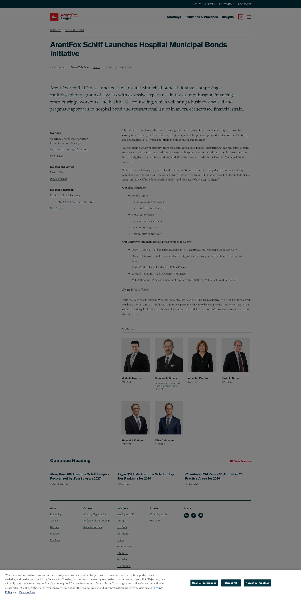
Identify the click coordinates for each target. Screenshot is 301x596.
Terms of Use (27, 592)
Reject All (231, 582)
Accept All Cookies (257, 582)
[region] (150, 583)
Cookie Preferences (204, 582)
